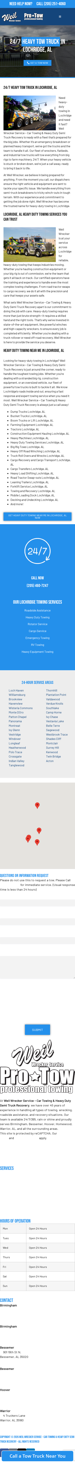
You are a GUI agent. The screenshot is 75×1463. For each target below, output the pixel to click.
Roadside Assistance (37, 610)
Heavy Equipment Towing (37, 651)
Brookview (15, 699)
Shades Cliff (53, 738)
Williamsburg (17, 694)
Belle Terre (53, 725)
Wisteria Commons (21, 708)
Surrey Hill (52, 747)
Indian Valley (16, 761)
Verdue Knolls (54, 703)
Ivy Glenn (14, 730)
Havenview (15, 703)
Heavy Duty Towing (38, 617)
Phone (5, 933)
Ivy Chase (52, 716)
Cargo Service (37, 631)
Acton (50, 761)
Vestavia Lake (55, 721)
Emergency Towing (37, 637)
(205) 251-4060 (55, 4)
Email (4, 915)
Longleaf (14, 743)
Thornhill (51, 690)
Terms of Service (26, 1138)
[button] (39, 830)
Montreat (14, 725)
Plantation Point (56, 694)
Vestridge (15, 734)
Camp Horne (54, 712)
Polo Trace (15, 752)
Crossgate (15, 756)
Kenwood (52, 752)
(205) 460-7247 (37, 585)
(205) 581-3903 (12, 1340)
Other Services (9, 1210)
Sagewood (52, 730)
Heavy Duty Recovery (12, 1196)
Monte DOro (16, 712)
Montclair (52, 743)
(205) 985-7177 (12, 1404)
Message (5, 952)
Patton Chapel (18, 716)
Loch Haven (16, 690)
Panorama (15, 721)
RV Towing (37, 644)
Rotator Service (37, 624)
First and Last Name (13, 896)
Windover (15, 738)
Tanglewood (16, 765)
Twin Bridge (53, 756)
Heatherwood (17, 747)
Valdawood (53, 699)
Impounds (5, 1203)
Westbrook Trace (57, 734)
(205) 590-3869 (13, 1425)
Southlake (52, 708)
